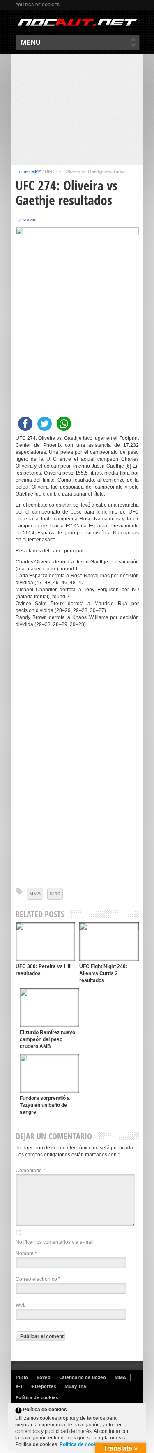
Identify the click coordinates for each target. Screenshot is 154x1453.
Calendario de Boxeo (82, 1377)
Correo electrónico (38, 1279)
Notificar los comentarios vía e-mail (55, 1242)
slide (55, 894)
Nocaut (29, 219)
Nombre (26, 1253)
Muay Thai (75, 1386)
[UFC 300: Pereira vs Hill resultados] (45, 941)
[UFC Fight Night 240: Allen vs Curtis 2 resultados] (109, 941)
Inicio (22, 1377)
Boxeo (44, 1377)
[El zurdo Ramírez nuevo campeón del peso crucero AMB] (49, 1007)
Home (22, 171)
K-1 (19, 1386)
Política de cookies (38, 5)
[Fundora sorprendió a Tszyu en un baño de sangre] (49, 1073)
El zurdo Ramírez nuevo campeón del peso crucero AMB (47, 1039)
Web (21, 1305)
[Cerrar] (139, 1411)
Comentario (30, 1171)
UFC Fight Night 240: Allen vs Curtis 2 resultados (103, 973)
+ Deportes (43, 1386)
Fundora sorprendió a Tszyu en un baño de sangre (45, 1105)
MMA (36, 171)
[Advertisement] (77, 110)
